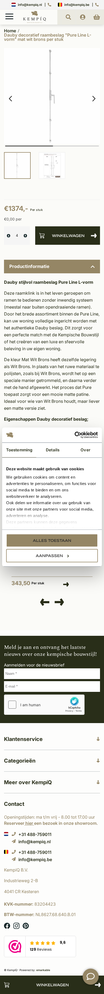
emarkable (43, 970)
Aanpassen (49, 555)
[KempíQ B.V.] (52, 870)
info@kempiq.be (76, 5)
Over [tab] (85, 449)
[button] (93, 99)
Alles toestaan (52, 540)
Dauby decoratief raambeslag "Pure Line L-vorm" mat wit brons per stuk (47, 37)
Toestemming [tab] (19, 449)
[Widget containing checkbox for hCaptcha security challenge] (44, 705)
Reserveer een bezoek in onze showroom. (51, 823)
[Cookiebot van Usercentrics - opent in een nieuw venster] (75, 435)
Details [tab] (52, 449)
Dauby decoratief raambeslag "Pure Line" (43, 562)
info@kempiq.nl (30, 5)
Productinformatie (29, 266)
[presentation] (44, 602)
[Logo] (34, 22)
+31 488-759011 (34, 834)
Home (10, 30)
